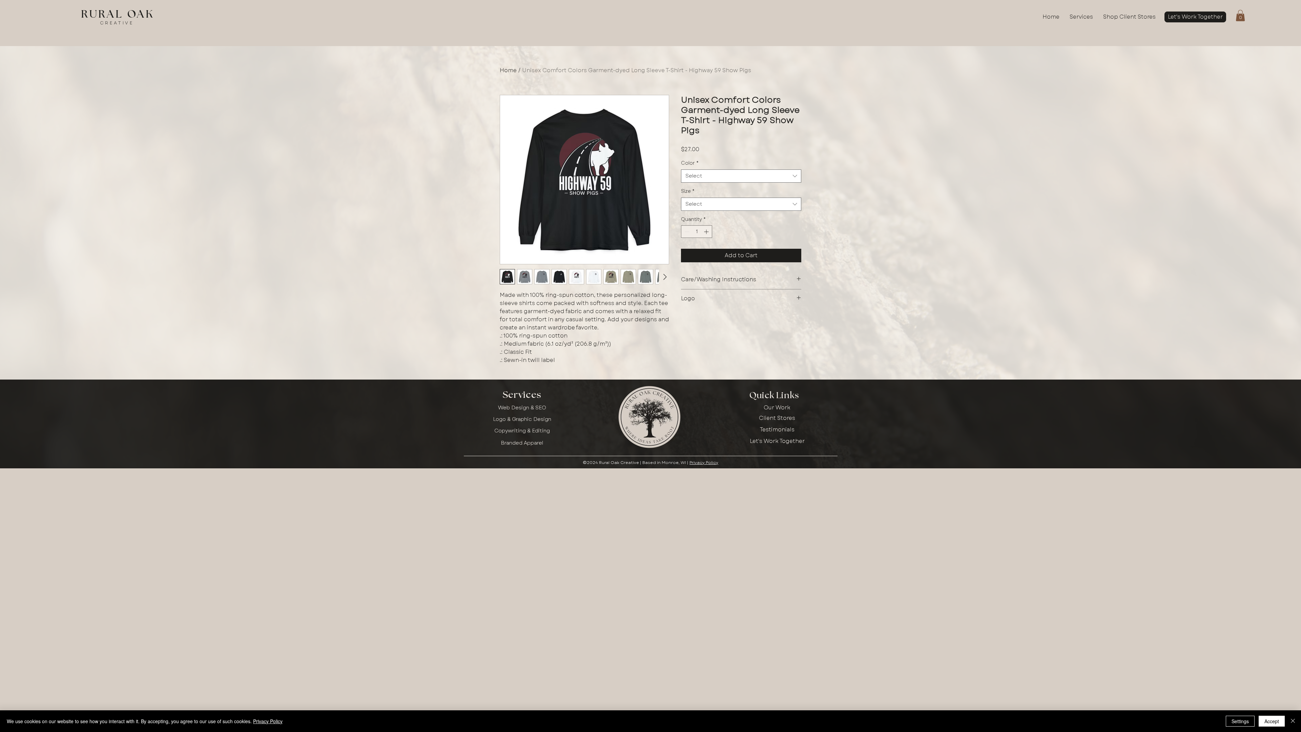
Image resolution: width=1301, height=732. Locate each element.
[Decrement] (686, 232)
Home (508, 70)
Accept (1271, 721)
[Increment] (707, 232)
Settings (1240, 721)
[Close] (1293, 721)
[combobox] (741, 176)
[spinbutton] (696, 232)
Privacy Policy (703, 463)
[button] (1240, 15)
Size (688, 191)
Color (690, 163)
